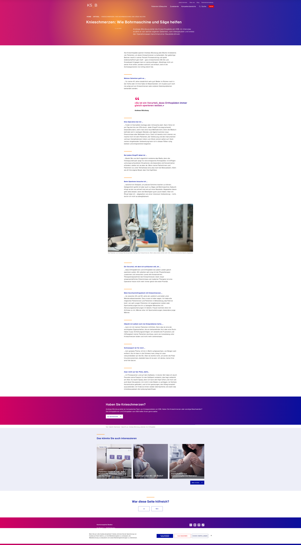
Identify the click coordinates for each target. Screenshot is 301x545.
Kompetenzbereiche (188, 6)
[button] (144, 508)
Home (89, 16)
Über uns (192, 2)
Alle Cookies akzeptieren (164, 536)
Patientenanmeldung (207, 2)
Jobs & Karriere (182, 2)
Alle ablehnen (182, 536)
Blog (198, 2)
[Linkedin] (199, 525)
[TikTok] (203, 525)
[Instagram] (191, 525)
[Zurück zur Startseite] (92, 5)
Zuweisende (174, 6)
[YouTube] (195, 525)
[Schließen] (211, 535)
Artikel (96, 16)
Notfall (211, 6)
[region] (150, 536)
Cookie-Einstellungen (199, 536)
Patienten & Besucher (159, 6)
